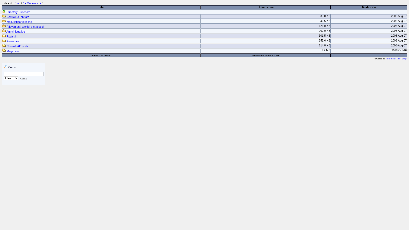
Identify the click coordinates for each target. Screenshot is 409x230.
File (101, 7)
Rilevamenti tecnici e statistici (25, 26)
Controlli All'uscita (17, 46)
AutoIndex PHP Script (396, 59)
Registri (11, 36)
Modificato (369, 7)
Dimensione (266, 7)
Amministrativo (15, 31)
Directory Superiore (18, 12)
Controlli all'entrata (17, 17)
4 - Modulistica (32, 3)
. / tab (17, 3)
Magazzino (13, 51)
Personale (12, 41)
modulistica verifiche (19, 21)
